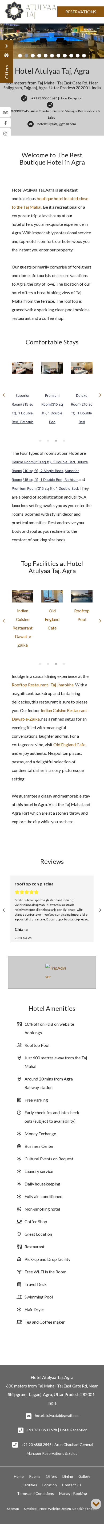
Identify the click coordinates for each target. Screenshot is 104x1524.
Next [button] (100, 395)
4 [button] (64, 441)
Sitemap (13, 1509)
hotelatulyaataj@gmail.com (57, 1415)
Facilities (30, 1485)
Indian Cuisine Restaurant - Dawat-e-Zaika (23, 627)
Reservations (80, 11)
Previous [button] (3, 395)
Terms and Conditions (35, 1493)
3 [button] (56, 441)
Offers (51, 1476)
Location (49, 1485)
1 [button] (40, 441)
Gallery (84, 1476)
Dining (67, 1476)
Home (19, 1476)
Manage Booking (73, 1493)
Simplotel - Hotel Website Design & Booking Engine (60, 1509)
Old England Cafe (52, 619)
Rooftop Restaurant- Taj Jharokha (43, 684)
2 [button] (48, 441)
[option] (22, 394)
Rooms (35, 1476)
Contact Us (71, 1485)
